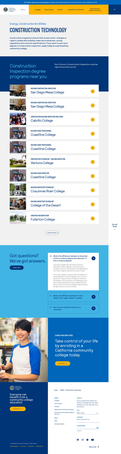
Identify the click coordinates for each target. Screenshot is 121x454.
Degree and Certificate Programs (64, 409)
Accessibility (31, 446)
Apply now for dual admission (40, 2)
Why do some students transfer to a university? (67, 308)
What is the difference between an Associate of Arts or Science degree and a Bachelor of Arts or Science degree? (70, 258)
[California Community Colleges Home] (9, 9)
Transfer (56, 406)
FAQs (55, 421)
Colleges (38, 9)
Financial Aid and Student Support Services (64, 413)
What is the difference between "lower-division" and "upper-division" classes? (68, 297)
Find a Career (49, 9)
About (56, 418)
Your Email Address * (81, 425)
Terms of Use (23, 446)
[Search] (114, 10)
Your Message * (80, 417)
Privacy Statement (14, 446)
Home (56, 390)
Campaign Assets (59, 424)
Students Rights (39, 446)
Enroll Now (116, 225)
